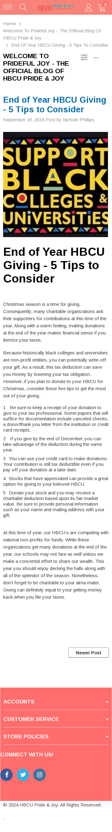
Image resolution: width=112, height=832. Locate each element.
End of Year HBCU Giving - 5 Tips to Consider (54, 265)
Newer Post (88, 652)
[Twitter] (23, 775)
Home (9, 23)
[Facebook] (6, 775)
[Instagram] (39, 775)
